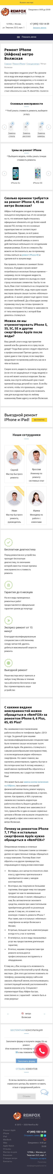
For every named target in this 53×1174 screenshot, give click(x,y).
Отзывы (7, 1149)
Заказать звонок (39, 28)
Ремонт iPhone (19, 64)
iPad (5, 1136)
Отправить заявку (32, 1135)
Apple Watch (8, 1146)
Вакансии (7, 1155)
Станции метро (32, 64)
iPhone (6, 1133)
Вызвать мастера (26, 3)
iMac (5, 1143)
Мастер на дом (10, 1152)
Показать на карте (38, 1158)
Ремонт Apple (9, 1130)
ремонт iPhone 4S (30, 255)
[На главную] (13, 12)
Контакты (7, 1161)
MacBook (7, 1139)
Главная (7, 64)
